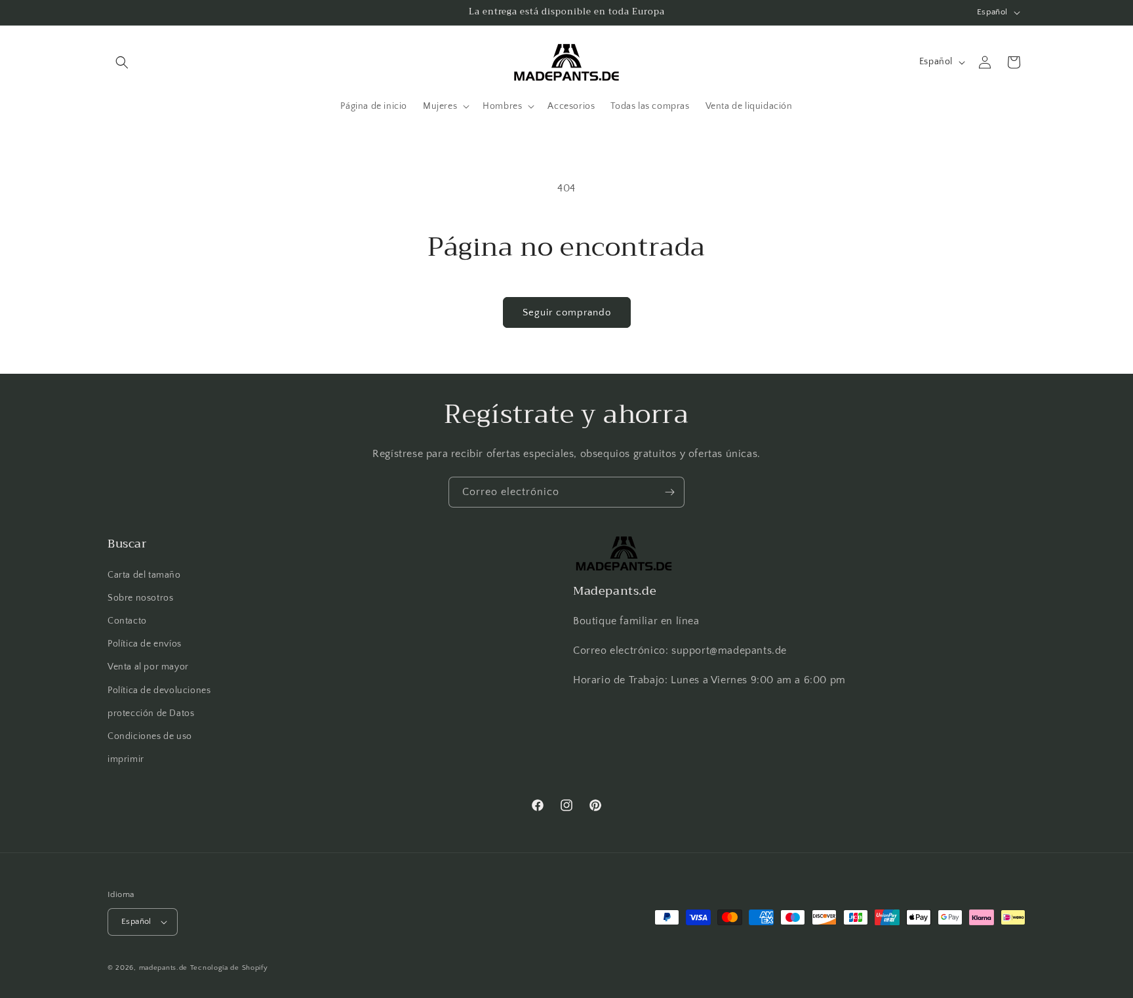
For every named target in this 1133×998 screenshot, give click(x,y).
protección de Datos (151, 713)
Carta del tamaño (144, 575)
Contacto (127, 621)
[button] (122, 62)
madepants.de (163, 968)
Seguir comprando (567, 312)
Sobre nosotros (140, 598)
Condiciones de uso (150, 736)
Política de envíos (145, 644)
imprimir (126, 759)
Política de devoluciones (159, 690)
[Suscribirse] (669, 492)
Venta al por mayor (148, 667)
